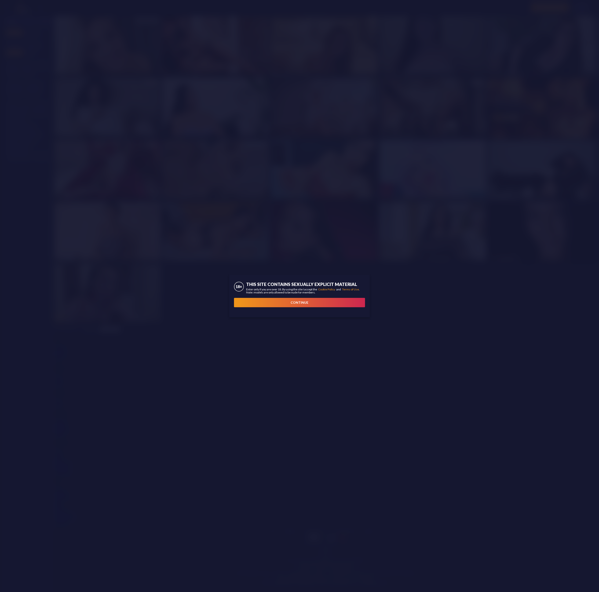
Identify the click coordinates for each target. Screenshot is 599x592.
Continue (299, 302)
